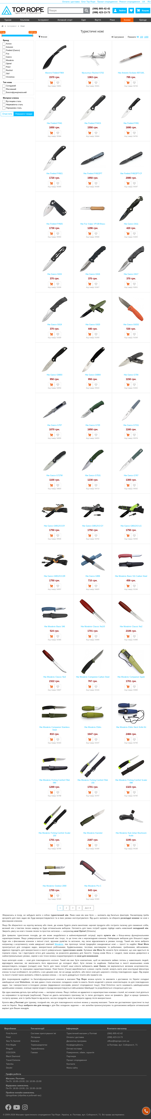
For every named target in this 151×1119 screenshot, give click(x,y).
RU (149, 1)
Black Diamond (13, 1056)
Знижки (127, 20)
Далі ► (88, 908)
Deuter (9, 1068)
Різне (112, 20)
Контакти (71, 1064)
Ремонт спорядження (129, 1)
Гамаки (34, 1052)
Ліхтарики (35, 1037)
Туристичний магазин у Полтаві (82, 1033)
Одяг (83, 20)
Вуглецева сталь (13, 101)
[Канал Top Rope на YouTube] (17, 1107)
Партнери (71, 1056)
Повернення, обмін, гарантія (80, 1052)
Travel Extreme (13, 1060)
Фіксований (11, 89)
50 (138, 37)
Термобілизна (37, 1048)
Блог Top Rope (88, 1)
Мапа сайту (72, 1068)
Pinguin (9, 1048)
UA (143, 1)
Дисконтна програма (76, 1041)
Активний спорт (65, 20)
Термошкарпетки (39, 1045)
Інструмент (43, 20)
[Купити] (51, 82)
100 (141, 37)
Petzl (8, 1037)
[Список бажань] (131, 10)
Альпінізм (24, 20)
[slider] (2, 35)
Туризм (7, 20)
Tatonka (9, 1064)
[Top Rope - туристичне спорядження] (23, 10)
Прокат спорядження (107, 1)
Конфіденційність (75, 1045)
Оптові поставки (74, 1048)
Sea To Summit (13, 1041)
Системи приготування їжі (43, 1033)
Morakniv (59, 944)
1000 (146, 37)
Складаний (11, 86)
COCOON (10, 1052)
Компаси (35, 1041)
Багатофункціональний (16, 92)
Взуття (98, 20)
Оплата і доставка (71, 1)
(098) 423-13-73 (101, 12)
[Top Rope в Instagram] (25, 1107)
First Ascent (11, 1033)
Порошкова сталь (14, 108)
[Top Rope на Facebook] (8, 1107)
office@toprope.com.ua (118, 1041)
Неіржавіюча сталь (14, 104)
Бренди (143, 20)
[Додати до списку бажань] (58, 82)
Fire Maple (11, 1045)
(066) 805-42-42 (101, 8)
